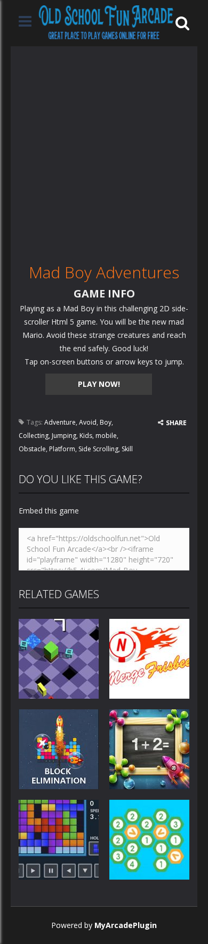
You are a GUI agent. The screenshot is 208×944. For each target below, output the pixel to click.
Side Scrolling (98, 448)
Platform (62, 448)
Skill (127, 448)
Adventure (60, 422)
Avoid (88, 422)
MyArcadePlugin (125, 925)
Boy (105, 422)
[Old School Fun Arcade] (106, 22)
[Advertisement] (104, 150)
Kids (85, 435)
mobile (106, 435)
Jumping (64, 435)
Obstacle (32, 448)
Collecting (34, 435)
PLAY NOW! (99, 384)
